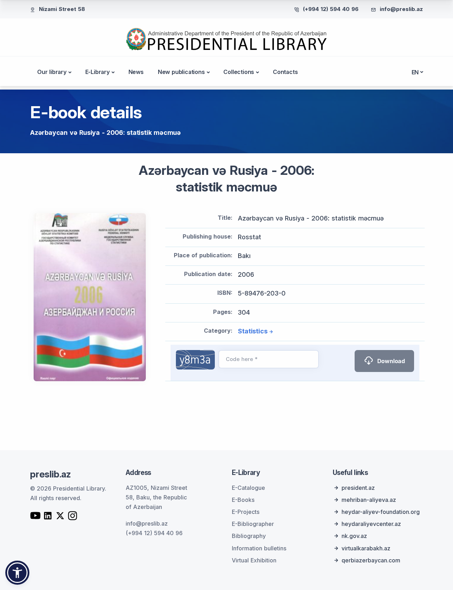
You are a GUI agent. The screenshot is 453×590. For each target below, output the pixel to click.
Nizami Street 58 (62, 9)
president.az (358, 487)
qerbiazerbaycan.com (371, 560)
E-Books (243, 499)
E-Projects (245, 511)
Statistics (252, 331)
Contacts (285, 71)
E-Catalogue (248, 487)
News (136, 71)
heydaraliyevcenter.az (371, 523)
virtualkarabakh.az (366, 548)
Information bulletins (259, 548)
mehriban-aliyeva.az (369, 499)
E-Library (97, 71)
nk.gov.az (354, 535)
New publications (181, 71)
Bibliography (249, 535)
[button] (17, 572)
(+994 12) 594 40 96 (331, 9)
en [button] (415, 72)
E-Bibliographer (253, 523)
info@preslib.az (401, 9)
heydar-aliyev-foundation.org (381, 511)
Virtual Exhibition (254, 560)
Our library (52, 71)
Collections (238, 71)
